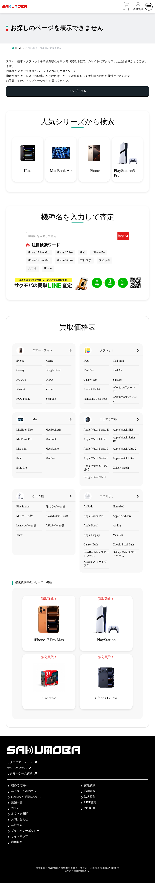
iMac (19, 458)
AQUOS (21, 379)
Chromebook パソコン (125, 398)
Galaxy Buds (91, 544)
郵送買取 (89, 785)
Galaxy (20, 370)
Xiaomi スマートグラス (95, 563)
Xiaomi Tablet (92, 389)
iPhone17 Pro (65, 252)
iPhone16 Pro (65, 260)
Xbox (19, 535)
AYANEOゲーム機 (57, 516)
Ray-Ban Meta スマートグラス (96, 554)
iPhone (48, 268)
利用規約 (16, 842)
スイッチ (104, 260)
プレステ (85, 260)
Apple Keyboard (122, 516)
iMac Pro (21, 467)
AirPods (88, 506)
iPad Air (117, 370)
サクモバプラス (17, 767)
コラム (15, 808)
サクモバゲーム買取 (19, 773)
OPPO (49, 379)
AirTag (117, 525)
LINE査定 (90, 802)
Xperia (49, 360)
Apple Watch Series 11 (96, 429)
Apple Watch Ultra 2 (124, 448)
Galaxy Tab (90, 379)
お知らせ (89, 808)
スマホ (32, 268)
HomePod (118, 506)
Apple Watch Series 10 (124, 439)
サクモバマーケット (19, 762)
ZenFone (51, 398)
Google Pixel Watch (95, 477)
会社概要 (16, 825)
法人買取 (89, 796)
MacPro (50, 458)
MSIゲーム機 (24, 516)
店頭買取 (89, 791)
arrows (49, 389)
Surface (117, 379)
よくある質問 (19, 813)
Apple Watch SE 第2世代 (96, 467)
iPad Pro (88, 370)
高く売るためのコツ (24, 791)
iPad (82, 252)
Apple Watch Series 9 (96, 448)
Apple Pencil (91, 525)
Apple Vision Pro (93, 516)
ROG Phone (23, 398)
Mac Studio (52, 448)
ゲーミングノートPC (124, 389)
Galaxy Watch (121, 467)
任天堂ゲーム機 (55, 506)
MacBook (51, 439)
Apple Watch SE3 (123, 429)
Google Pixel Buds (123, 544)
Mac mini (21, 448)
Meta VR (118, 535)
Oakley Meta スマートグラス (125, 554)
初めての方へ (19, 785)
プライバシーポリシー (25, 830)
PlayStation (22, 506)
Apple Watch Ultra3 (95, 439)
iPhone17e (99, 252)
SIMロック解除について (26, 796)
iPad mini (118, 360)
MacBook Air (53, 429)
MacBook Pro (24, 439)
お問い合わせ (19, 819)
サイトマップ (19, 836)
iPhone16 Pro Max (39, 260)
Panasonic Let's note (95, 398)
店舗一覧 (16, 802)
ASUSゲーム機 (55, 525)
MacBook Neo (24, 429)
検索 (121, 236)
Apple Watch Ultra (123, 458)
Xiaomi (20, 389)
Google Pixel (53, 370)
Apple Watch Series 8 (96, 458)
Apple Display (92, 535)
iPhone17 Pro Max (39, 252)
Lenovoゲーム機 (26, 525)
